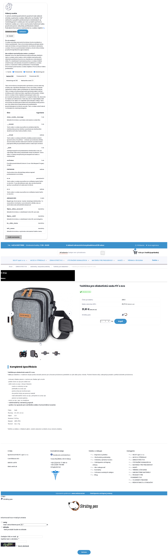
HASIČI (120, 260)
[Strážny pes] (124, 315)
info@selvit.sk (56, 467)
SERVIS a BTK (12, 463)
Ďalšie (154, 260)
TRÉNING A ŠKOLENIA (135, 260)
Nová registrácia (153, 245)
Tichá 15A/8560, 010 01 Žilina (61, 459)
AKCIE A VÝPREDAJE (37, 260)
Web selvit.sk (12, 466)
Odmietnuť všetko (11, 31)
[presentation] (11, 313)
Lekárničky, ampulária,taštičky (40, 267)
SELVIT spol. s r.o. (19, 260)
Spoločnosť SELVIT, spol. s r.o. (18, 455)
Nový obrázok (23, 546)
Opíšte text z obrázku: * (10, 539)
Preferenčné (18, 72)
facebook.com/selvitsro (61, 455)
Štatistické (28, 72)
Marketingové (40, 72)
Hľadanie (64, 252)
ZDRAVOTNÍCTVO (56, 260)
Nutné (9, 72)
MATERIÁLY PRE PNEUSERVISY (102, 260)
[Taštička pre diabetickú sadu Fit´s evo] (42, 313)
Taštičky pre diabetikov (60, 267)
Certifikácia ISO (13, 459)
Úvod (10, 267)
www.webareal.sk (78, 493)
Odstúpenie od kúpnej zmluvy (101, 493)
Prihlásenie (140, 245)
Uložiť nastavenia (13, 237)
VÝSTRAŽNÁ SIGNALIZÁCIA (77, 260)
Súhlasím (22, 32)
